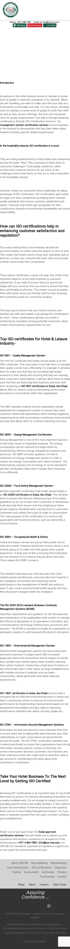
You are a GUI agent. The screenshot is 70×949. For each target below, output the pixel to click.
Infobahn (35, 917)
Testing (16, 872)
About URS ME (20, 863)
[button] (65, 6)
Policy (33, 933)
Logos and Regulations (16, 933)
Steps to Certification (35, 941)
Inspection (61, 867)
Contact (62, 876)
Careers (44, 884)
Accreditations (39, 863)
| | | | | (35, 928)
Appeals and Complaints (33, 928)
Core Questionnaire (18, 867)
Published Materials (17, 924)
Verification (48, 872)
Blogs (21, 884)
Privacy (62, 928)
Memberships (59, 863)
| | (11, 928)
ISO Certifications (42, 867)
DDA (41, 933)
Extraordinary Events (56, 933)
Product (62, 872)
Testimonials (47, 876)
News (32, 884)
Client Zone (59, 884)
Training (53, 928)
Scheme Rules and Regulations (46, 924)
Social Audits (31, 872)
